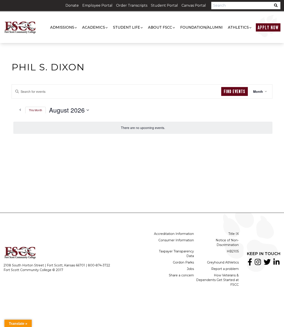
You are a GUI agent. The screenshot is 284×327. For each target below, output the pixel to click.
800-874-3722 (99, 265)
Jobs (190, 269)
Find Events (234, 91)
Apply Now (268, 27)
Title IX (233, 234)
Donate (72, 5)
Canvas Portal (193, 5)
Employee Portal (97, 5)
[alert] (142, 128)
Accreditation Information (174, 234)
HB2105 (233, 251)
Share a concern (181, 275)
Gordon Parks (183, 262)
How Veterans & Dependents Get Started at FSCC (217, 280)
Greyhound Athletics (223, 262)
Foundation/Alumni (201, 27)
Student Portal (164, 5)
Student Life (126, 27)
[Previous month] (19, 109)
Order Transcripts (131, 5)
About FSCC (160, 27)
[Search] (277, 5)
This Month (35, 110)
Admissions (62, 27)
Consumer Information (176, 240)
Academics (93, 27)
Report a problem (225, 269)
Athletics (238, 27)
